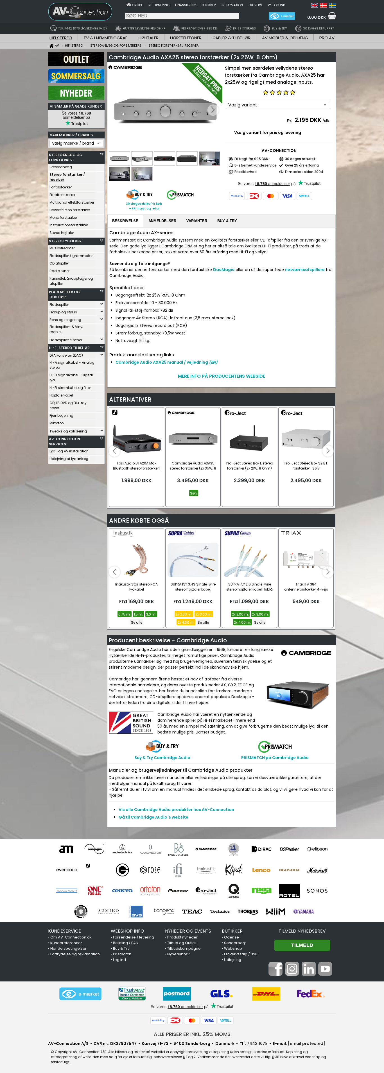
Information (232, 5)
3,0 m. (151, 614)
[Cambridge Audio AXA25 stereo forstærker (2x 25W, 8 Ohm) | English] (314, 6)
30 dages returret (300, 158)
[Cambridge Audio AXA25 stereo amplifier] (165, 110)
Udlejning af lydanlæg (68, 458)
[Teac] (192, 911)
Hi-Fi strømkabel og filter (70, 387)
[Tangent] (164, 911)
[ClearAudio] (234, 849)
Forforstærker (60, 187)
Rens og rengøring (65, 319)
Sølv (193, 493)
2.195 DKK (308, 120)
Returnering (159, 5)
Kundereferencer (66, 943)
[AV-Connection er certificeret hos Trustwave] (132, 993)
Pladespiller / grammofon (71, 255)
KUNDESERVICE (64, 931)
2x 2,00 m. (183, 614)
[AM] (67, 849)
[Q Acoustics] (234, 890)
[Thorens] (248, 911)
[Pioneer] (178, 890)
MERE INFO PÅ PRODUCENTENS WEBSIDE (221, 376)
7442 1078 (257, 1043)
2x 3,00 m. (203, 614)
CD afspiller (59, 263)
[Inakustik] (206, 870)
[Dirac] (261, 849)
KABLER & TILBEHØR (231, 38)
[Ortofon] (150, 890)
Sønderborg (235, 943)
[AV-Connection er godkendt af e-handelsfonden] (80, 994)
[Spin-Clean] (81, 911)
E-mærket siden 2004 (304, 171)
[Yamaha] (303, 911)
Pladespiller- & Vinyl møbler (66, 329)
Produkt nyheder (182, 937)
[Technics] (220, 911)
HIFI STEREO (60, 38)
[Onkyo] (122, 890)
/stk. (326, 120)
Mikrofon (56, 423)
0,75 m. (124, 614)
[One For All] (95, 890)
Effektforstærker (62, 194)
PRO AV (327, 38)
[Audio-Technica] (122, 849)
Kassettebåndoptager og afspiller (71, 281)
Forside (136, 5)
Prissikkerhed (245, 171)
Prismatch (122, 954)
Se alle (136, 622)
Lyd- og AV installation (69, 451)
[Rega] (261, 890)
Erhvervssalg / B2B (240, 954)
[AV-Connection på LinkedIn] (309, 974)
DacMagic (223, 269)
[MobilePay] (237, 196)
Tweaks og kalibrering (68, 431)
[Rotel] (289, 890)
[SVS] (136, 911)
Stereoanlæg (60, 167)
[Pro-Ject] (206, 890)
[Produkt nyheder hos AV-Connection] (76, 98)
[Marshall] (317, 870)
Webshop (233, 948)
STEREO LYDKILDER (65, 241)
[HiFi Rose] (150, 870)
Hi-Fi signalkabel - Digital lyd (71, 377)
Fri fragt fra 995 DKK (251, 158)
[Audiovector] (150, 849)
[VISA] (287, 196)
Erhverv (255, 5)
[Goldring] (122, 870)
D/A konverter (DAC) (66, 355)
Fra (290, 120)
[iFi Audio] (178, 870)
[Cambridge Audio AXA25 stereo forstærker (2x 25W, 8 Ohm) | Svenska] (332, 6)
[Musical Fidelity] (67, 890)
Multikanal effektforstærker (71, 202)
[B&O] (178, 849)
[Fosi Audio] (95, 870)
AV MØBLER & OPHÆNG (285, 38)
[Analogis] (95, 849)
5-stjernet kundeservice (255, 165)
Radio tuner (59, 270)
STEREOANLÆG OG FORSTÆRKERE (65, 157)
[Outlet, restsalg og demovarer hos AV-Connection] (76, 65)
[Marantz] (289, 870)
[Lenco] (261, 870)
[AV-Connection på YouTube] (325, 974)
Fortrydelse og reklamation (75, 954)
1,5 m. (138, 614)
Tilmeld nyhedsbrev (302, 931)
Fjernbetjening (61, 415)
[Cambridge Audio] (206, 849)
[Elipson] (317, 849)
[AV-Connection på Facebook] (275, 974)
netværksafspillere (305, 269)
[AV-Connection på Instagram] (292, 974)
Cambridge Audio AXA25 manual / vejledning (167, 362)
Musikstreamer (61, 248)
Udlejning (232, 959)
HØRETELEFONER (186, 38)
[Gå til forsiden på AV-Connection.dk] (128, 4)
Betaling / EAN (125, 943)
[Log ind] (269, 4)
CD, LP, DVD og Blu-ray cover (68, 405)
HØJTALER (149, 38)
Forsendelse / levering (133, 937)
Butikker (209, 5)
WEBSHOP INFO (127, 931)
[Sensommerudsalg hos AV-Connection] (76, 82)
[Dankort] (253, 196)
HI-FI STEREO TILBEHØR (69, 347)
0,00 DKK (316, 17)
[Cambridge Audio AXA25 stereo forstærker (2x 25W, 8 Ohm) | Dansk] (323, 6)
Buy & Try (121, 948)
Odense (231, 937)
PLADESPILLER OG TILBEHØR (64, 294)
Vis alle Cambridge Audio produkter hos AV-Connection (176, 809)
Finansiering (185, 5)
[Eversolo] (67, 870)
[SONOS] (317, 890)
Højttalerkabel (61, 395)
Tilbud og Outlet (181, 943)
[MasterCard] (270, 196)
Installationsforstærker (68, 225)
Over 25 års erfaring (302, 165)
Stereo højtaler (61, 232)
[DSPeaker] (289, 849)
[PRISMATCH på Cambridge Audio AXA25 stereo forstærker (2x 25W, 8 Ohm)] (180, 200)
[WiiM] (276, 911)
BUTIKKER (232, 931)
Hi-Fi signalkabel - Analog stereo (71, 365)
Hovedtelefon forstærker (69, 210)
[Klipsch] (234, 870)
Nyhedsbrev (178, 954)
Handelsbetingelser (68, 948)
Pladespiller (59, 304)
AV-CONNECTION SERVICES (64, 441)
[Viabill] (304, 196)
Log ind (279, 5)
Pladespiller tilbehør (65, 340)
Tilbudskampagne (184, 948)
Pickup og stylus (63, 312)
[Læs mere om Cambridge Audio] (125, 70)
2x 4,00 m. (186, 622)
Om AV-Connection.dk (71, 937)
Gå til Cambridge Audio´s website (153, 817)
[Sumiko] (109, 911)
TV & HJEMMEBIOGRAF (105, 38)
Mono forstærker (63, 217)
